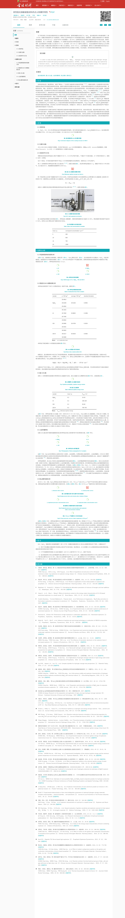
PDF (53, 12)
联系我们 (88, 5)
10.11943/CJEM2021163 (53, 19)
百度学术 (43, 569)
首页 (37, 5)
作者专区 (61, 5)
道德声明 (79, 5)
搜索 (103, 1)
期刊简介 (44, 5)
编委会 (53, 5)
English (108, 1)
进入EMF (97, 5)
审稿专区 (70, 5)
